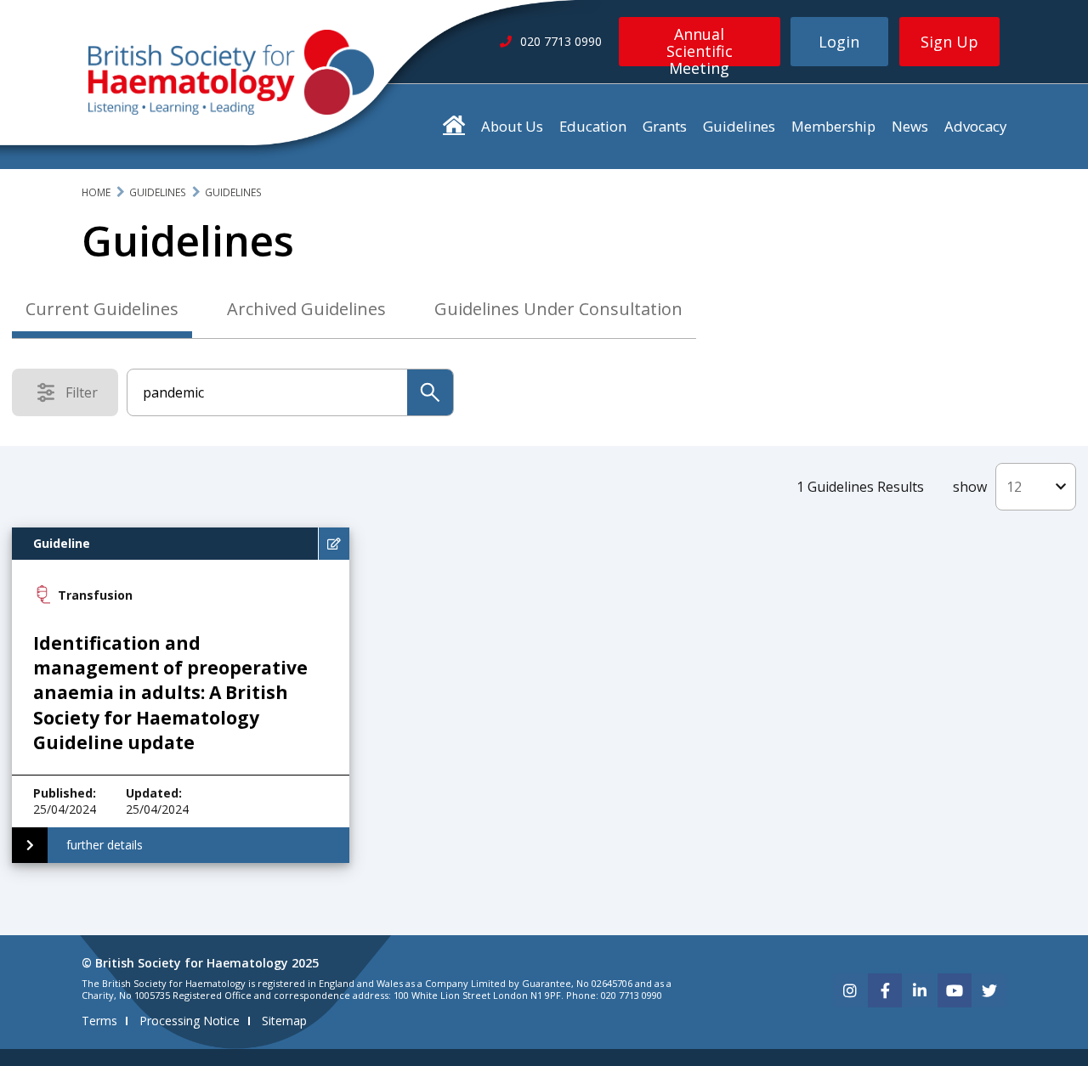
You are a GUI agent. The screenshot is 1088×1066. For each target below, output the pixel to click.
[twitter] (989, 990)
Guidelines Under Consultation (558, 308)
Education (592, 126)
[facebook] (885, 990)
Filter (87, 396)
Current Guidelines (102, 308)
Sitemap (284, 1020)
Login (839, 41)
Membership (833, 126)
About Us (512, 126)
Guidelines (739, 126)
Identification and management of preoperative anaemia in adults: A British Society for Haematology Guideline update (170, 693)
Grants (665, 126)
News (910, 126)
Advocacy (975, 126)
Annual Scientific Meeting (699, 45)
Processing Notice (189, 1020)
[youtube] (955, 990)
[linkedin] (920, 990)
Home (96, 192)
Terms (99, 1020)
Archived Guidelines (306, 308)
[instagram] (850, 990)
